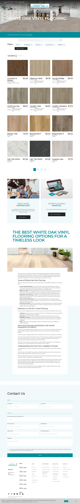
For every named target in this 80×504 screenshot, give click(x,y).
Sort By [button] (20, 55)
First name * (9, 403)
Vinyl (21, 12)
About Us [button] (22, 7)
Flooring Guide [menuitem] (56, 471)
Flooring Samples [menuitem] (45, 469)
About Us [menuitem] (65, 467)
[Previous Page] (31, 169)
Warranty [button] (60, 44)
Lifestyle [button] (38, 44)
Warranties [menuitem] (55, 477)
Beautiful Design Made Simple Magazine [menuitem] (45, 472)
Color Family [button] (49, 44)
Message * (9, 438)
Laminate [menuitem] (34, 475)
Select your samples (55, 214)
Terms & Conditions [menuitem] (65, 474)
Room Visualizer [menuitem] (45, 467)
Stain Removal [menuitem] (56, 467)
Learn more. (35, 501)
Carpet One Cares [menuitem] (67, 469)
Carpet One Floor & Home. (16, 496)
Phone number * (10, 423)
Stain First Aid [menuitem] (55, 469)
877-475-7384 (22, 2)
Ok (66, 501)
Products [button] (6, 7)
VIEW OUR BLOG (22, 217)
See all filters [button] (20, 48)
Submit (40, 455)
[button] (71, 7)
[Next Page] (48, 169)
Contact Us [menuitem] (65, 471)
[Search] (61, 40)
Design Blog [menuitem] (44, 476)
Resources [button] (14, 7)
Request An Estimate (65, 7)
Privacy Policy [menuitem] (66, 477)
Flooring (16, 12)
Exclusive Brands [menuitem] (56, 481)
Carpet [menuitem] (33, 473)
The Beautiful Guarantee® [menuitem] (55, 474)
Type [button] (17, 44)
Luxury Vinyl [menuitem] (34, 469)
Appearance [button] (27, 44)
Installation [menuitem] (55, 479)
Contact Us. (30, 34)
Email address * (44, 423)
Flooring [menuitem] (33, 467)
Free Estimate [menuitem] (35, 480)
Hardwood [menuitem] (34, 471)
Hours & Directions (56, 7)
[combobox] (39, 40)
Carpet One (9, 12)
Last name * (43, 403)
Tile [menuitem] (32, 477)
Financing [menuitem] (34, 482)
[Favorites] (73, 7)
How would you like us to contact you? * (15, 416)
